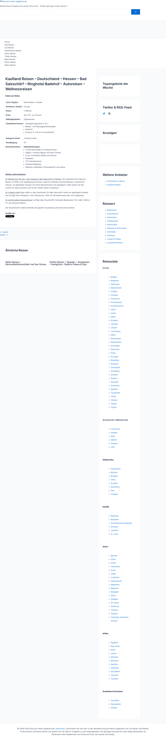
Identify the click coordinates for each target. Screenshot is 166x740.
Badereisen (112, 210)
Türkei (113, 396)
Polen (113, 353)
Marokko (114, 657)
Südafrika (115, 668)
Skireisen (111, 235)
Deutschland (116, 288)
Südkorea (115, 606)
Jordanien (115, 577)
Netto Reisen (10, 65)
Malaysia (114, 588)
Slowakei (114, 382)
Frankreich (115, 298)
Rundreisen (112, 217)
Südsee (114, 708)
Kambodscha (116, 581)
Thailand (114, 610)
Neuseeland (116, 704)
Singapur (114, 599)
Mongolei (115, 592)
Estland (114, 291)
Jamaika (114, 530)
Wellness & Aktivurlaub (116, 228)
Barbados (115, 519)
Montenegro (116, 338)
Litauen (114, 327)
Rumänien (115, 360)
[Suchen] (135, 12)
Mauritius (115, 660)
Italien (113, 317)
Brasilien (114, 476)
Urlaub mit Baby (114, 239)
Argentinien (115, 469)
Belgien (114, 277)
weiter (4, 235)
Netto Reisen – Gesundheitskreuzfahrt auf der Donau (25, 263)
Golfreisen (111, 232)
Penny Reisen (10, 62)
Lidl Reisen (9, 47)
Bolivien (114, 472)
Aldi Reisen (9, 45)
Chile (113, 479)
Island (113, 313)
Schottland (115, 367)
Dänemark (115, 284)
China (113, 559)
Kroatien (114, 320)
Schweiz (114, 375)
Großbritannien (117, 306)
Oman (113, 595)
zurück (4, 232)
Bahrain (114, 555)
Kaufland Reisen (114, 185)
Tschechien (115, 393)
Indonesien (115, 566)
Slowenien (115, 385)
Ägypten (114, 642)
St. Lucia (114, 534)
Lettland (114, 324)
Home (7, 42)
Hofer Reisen (10, 53)
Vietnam (114, 613)
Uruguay (114, 494)
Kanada (114, 432)
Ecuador (114, 483)
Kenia (113, 650)
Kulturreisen (112, 224)
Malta (113, 335)
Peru (113, 490)
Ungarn (114, 403)
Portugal (114, 356)
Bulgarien (115, 280)
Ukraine (114, 400)
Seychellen (115, 671)
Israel (113, 570)
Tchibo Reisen (10, 56)
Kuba (113, 436)
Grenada (114, 527)
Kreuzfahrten (112, 214)
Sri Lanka (115, 603)
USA (113, 447)
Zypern (114, 407)
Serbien (114, 378)
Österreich (115, 349)
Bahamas (114, 516)
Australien (115, 700)
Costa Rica (115, 429)
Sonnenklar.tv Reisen (116, 181)
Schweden (115, 371)
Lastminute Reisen (115, 243)
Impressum (60, 728)
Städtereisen (112, 221)
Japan (113, 574)
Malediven (115, 584)
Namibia (114, 664)
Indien (113, 563)
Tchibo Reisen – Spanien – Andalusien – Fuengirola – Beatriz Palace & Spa (69, 263)
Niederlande (116, 342)
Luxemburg (115, 331)
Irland (113, 309)
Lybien (113, 653)
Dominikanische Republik (121, 523)
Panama (114, 443)
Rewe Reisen (10, 59)
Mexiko (114, 440)
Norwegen (115, 346)
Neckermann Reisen (13, 50)
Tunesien (114, 679)
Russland (114, 364)
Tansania (114, 675)
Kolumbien (115, 487)
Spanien (114, 389)
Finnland (114, 295)
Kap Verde (115, 646)
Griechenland (116, 302)
